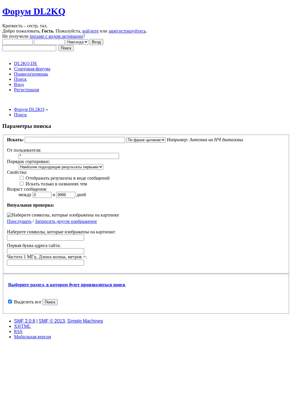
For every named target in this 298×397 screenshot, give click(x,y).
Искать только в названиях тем (55, 183)
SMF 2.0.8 (24, 321)
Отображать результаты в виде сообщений (67, 178)
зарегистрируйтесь (127, 30)
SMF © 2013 (52, 321)
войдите (90, 30)
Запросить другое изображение (66, 221)
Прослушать (19, 221)
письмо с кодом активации (56, 36)
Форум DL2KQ (33, 11)
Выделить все (27, 301)
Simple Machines (85, 321)
